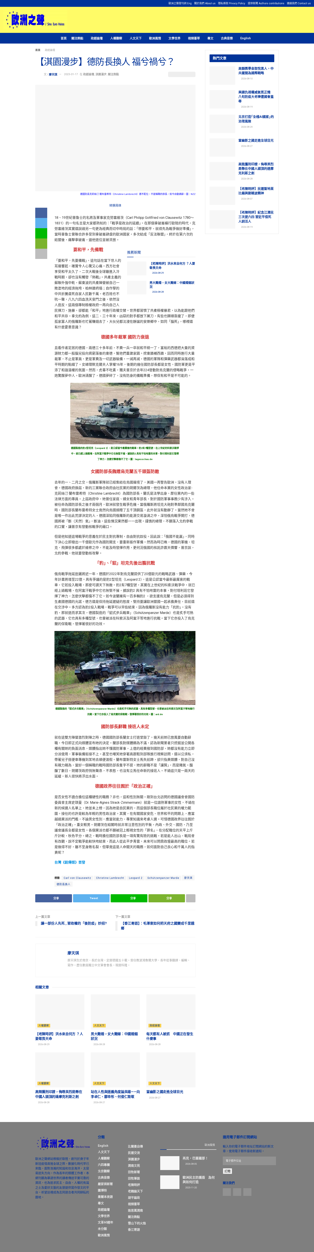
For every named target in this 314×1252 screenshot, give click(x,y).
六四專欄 (104, 1164)
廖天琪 (53, 74)
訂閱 (227, 1171)
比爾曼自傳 (135, 1146)
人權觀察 (116, 38)
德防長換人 (63, 884)
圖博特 (102, 1190)
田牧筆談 (134, 1178)
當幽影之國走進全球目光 (164, 1092)
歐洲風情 (155, 38)
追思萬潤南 (135, 1210)
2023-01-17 (71, 74)
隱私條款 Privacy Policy (231, 3)
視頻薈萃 (194, 38)
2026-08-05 (191, 1164)
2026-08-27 (99, 1102)
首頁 (64, 38)
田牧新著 (134, 1172)
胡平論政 (134, 1197)
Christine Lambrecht (110, 878)
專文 (210, 38)
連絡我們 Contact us (299, 3)
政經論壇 (97, 38)
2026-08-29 (157, 273)
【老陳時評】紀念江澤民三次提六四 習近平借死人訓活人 (256, 216)
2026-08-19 (246, 106)
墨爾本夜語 (105, 1196)
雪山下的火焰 (137, 1223)
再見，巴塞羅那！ (195, 1158)
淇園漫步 (101, 74)
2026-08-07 (246, 198)
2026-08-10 (246, 78)
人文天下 (136, 38)
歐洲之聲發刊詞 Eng (180, 3)
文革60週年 (105, 1222)
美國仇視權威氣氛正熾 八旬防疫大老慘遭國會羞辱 (256, 96)
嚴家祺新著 (105, 1184)
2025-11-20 (191, 1187)
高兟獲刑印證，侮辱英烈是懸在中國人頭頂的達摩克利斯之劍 (256, 168)
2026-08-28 (157, 292)
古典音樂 (227, 38)
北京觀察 (104, 1171)
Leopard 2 (135, 878)
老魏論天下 (135, 1191)
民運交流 (134, 1152)
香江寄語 (134, 1229)
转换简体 (115, 205)
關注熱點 (77, 38)
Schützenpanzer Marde (163, 878)
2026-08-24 (246, 127)
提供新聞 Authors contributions (266, 3)
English (245, 38)
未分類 (102, 1228)
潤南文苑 (134, 1165)
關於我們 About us (205, 3)
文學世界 (174, 38)
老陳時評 (134, 1184)
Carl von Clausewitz (77, 878)
